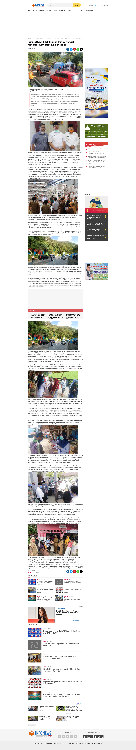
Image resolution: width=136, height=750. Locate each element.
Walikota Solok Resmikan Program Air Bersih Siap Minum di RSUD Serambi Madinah (97, 152)
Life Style (75, 10)
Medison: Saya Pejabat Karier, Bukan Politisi (97, 149)
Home (29, 10)
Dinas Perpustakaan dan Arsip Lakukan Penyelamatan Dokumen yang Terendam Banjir (72, 599)
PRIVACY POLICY (63, 743)
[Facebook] (59, 736)
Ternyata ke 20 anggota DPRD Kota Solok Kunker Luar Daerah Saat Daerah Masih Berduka (72, 591)
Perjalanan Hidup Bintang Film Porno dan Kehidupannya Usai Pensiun (94, 217)
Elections (48, 10)
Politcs (35, 10)
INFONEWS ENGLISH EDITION (83, 743)
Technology (62, 10)
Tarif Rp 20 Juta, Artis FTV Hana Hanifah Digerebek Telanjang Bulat (95, 224)
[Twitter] (67, 736)
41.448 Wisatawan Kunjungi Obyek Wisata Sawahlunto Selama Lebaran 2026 (38, 316)
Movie (69, 10)
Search (76, 5)
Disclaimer (72, 743)
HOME (35, 743)
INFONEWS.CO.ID (67, 746)
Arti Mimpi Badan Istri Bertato (98, 210)
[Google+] (71, 736)
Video (82, 10)
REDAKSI (40, 743)
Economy (41, 10)
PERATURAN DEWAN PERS (51, 743)
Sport (55, 10)
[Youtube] (75, 736)
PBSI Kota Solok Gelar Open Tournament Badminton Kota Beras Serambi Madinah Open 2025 (45, 591)
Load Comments (31, 725)
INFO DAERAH (30, 50)
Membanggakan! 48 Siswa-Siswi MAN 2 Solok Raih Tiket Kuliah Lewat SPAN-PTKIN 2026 (45, 582)
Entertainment (89, 10)
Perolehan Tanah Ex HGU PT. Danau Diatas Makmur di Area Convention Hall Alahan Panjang (60, 657)
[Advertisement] (68, 25)
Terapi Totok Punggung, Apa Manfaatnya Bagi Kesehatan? (93, 230)
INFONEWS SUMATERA (97, 743)
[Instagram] (63, 736)
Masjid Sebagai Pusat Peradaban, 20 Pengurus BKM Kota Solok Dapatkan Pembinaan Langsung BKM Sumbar (44, 599)
